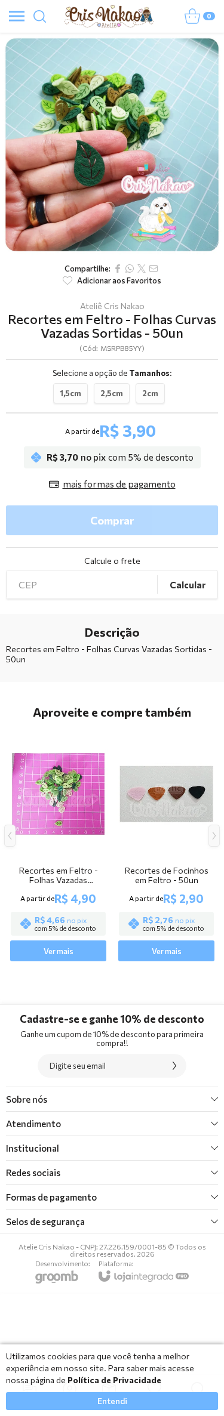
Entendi (112, 1401)
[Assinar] (174, 1066)
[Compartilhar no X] (141, 268)
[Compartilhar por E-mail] (153, 268)
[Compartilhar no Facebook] (117, 268)
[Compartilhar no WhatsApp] (129, 268)
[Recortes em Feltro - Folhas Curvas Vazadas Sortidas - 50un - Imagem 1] (112, 145)
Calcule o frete (112, 561)
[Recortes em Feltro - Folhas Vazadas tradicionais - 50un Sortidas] (58, 844)
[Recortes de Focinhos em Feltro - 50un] (166, 844)
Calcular (187, 584)
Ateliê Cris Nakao (112, 306)
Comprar (112, 520)
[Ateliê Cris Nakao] (109, 16)
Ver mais (58, 951)
